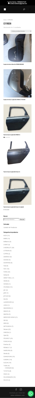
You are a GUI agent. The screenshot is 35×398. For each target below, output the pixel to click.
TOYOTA (6, 371)
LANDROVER (8, 302)
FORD (5, 272)
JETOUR (6, 296)
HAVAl (5, 281)
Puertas (6, 344)
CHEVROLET (7, 247)
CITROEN (6, 251)
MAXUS (6, 311)
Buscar (22, 219)
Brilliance (6, 241)
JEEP (5, 293)
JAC (5, 290)
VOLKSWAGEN (8, 377)
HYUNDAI (7, 287)
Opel (5, 335)
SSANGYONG (8, 356)
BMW (5, 238)
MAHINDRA (7, 308)
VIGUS (5, 374)
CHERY (6, 245)
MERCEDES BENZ (9, 317)
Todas (5, 365)
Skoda (5, 353)
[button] (31, 394)
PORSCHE (7, 341)
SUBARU (6, 359)
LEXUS (6, 305)
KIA (5, 299)
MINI (5, 323)
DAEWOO (7, 257)
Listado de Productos (10, 227)
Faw (5, 266)
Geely (5, 275)
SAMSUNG (7, 350)
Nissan (6, 329)
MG (5, 320)
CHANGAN (8, 368)
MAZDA (6, 314)
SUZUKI (6, 363)
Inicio (5, 20)
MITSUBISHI (7, 326)
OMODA (6, 332)
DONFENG (7, 263)
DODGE (6, 260)
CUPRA (6, 254)
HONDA (6, 284)
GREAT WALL (8, 278)
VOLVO (6, 380)
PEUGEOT (7, 338)
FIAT (5, 269)
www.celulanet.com (17, 395)
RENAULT (7, 347)
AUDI (5, 235)
